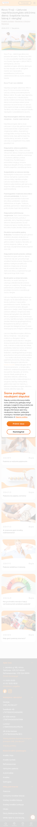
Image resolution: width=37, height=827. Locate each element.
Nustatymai (18, 432)
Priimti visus (18, 423)
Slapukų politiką (21, 417)
